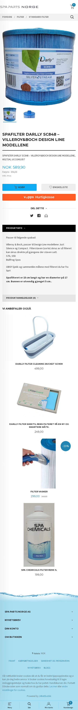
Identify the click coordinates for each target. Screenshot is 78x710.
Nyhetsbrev (34, 668)
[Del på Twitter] (32, 216)
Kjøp (21, 187)
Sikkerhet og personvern (55, 661)
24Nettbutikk (45, 696)
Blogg (47, 668)
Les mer (53, 686)
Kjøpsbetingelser (28, 661)
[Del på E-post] (46, 216)
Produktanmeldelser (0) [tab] (21, 298)
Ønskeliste (60, 187)
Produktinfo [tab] (14, 228)
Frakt (12, 661)
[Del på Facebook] (39, 216)
